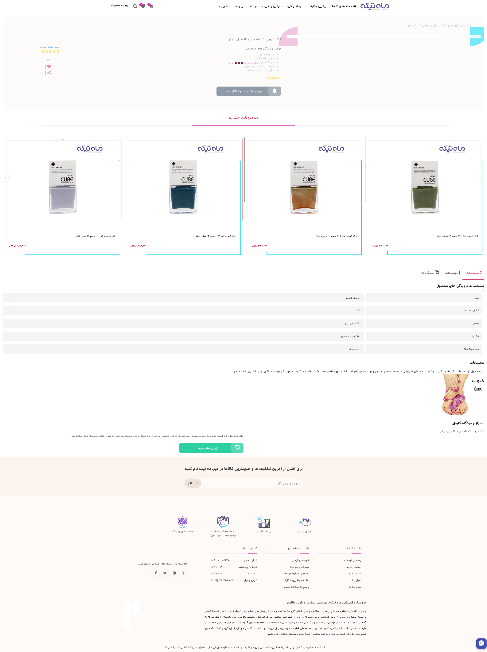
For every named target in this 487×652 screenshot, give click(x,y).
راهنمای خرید (293, 6)
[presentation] (481, 177)
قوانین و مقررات (271, 6)
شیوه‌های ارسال (300, 560)
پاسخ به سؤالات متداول (295, 586)
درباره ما (239, 6)
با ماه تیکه (353, 548)
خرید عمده (355, 573)
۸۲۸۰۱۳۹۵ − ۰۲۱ (220, 560)
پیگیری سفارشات (316, 6)
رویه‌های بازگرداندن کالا (296, 573)
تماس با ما (223, 6)
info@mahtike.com (223, 580)
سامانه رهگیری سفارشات (295, 580)
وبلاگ (253, 6)
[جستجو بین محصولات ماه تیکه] (135, 6)
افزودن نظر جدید (209, 448)
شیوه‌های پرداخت (299, 567)
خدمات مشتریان (297, 548)
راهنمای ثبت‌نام (352, 560)
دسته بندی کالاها (342, 6)
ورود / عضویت (119, 5)
